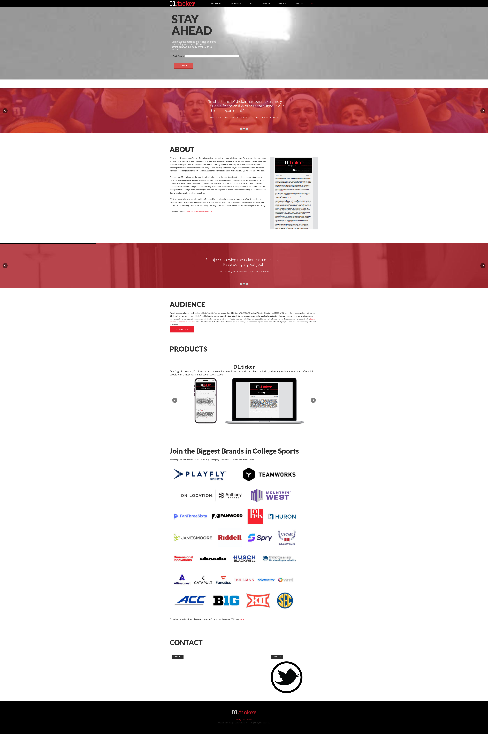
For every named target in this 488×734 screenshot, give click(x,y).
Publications (217, 1)
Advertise (298, 1)
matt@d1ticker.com (244, 720)
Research (266, 1)
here (242, 619)
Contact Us (182, 329)
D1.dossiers (236, 1)
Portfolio (282, 1)
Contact (314, 1)
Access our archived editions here (198, 212)
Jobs (251, 1)
